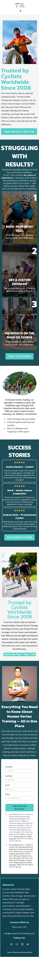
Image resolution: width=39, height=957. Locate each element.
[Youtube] (27, 944)
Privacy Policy (27, 952)
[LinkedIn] (22, 944)
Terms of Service (13, 952)
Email (7, 785)
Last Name (8, 776)
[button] (20, 11)
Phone (7, 794)
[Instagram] (17, 944)
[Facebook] (11, 944)
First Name (8, 767)
